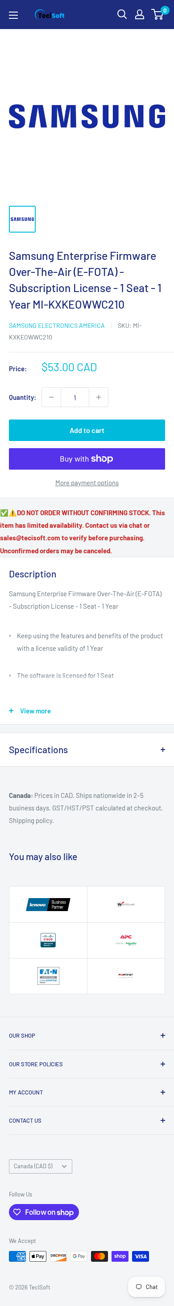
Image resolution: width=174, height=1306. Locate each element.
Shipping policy (30, 820)
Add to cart (87, 430)
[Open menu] (13, 15)
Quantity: (22, 397)
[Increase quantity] (98, 397)
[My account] (139, 14)
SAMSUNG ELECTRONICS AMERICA (57, 325)
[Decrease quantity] (51, 397)
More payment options (87, 483)
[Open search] (122, 14)
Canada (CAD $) (33, 1166)
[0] (157, 14)
